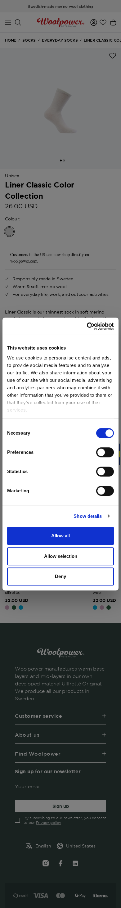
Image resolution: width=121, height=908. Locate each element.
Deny (60, 576)
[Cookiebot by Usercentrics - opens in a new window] (87, 326)
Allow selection (60, 556)
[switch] (105, 452)
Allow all (60, 535)
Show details (88, 516)
